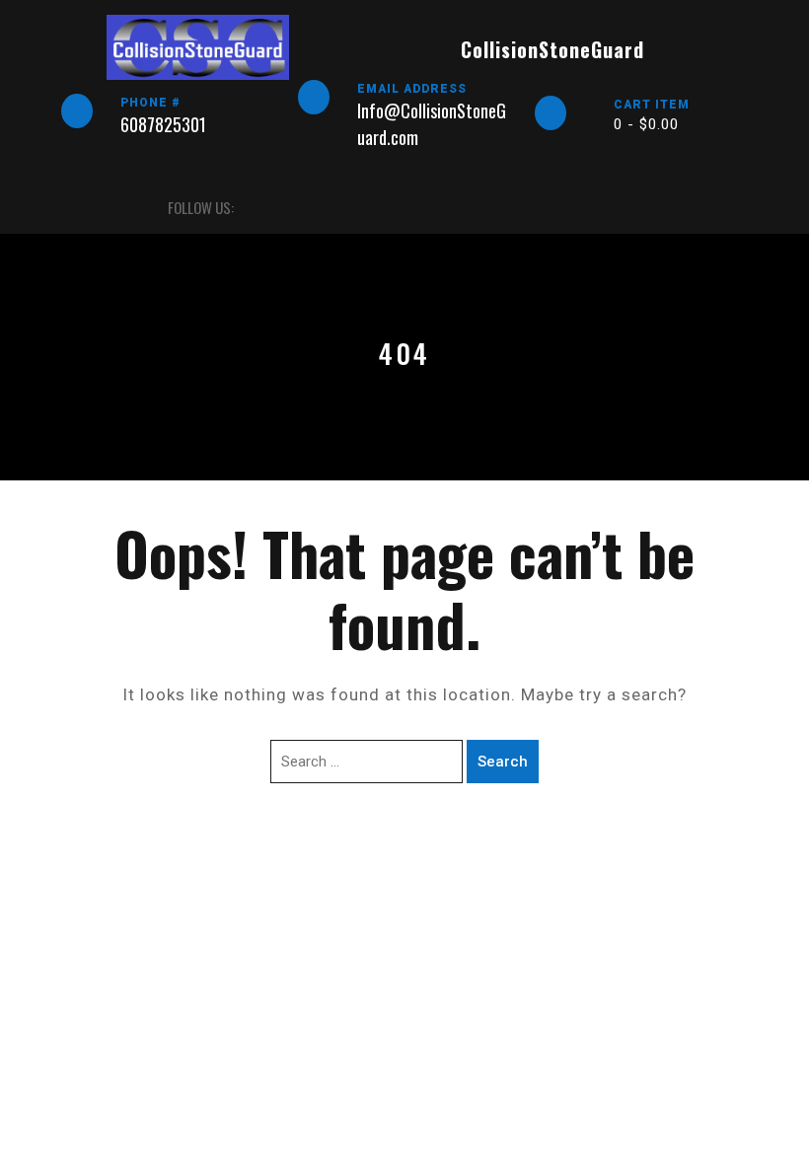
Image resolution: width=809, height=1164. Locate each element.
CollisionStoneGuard (552, 49)
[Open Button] (78, 207)
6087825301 (163, 124)
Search (503, 761)
